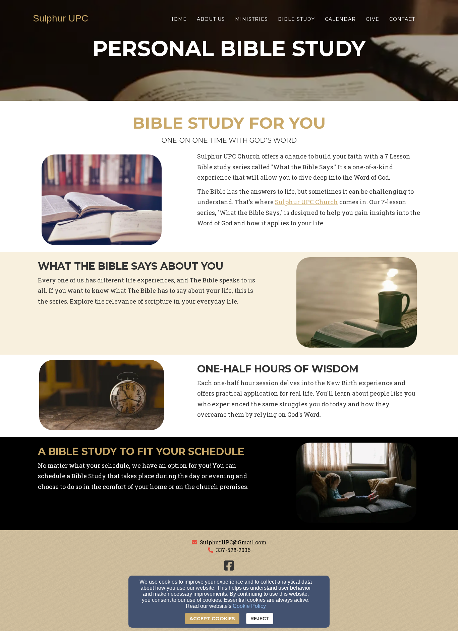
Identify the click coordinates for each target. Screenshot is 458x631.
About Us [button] (211, 19)
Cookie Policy (249, 606)
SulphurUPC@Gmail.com (233, 542)
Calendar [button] (340, 19)
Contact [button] (402, 19)
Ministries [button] (251, 19)
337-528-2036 (233, 549)
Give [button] (372, 19)
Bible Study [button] (296, 19)
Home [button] (178, 19)
